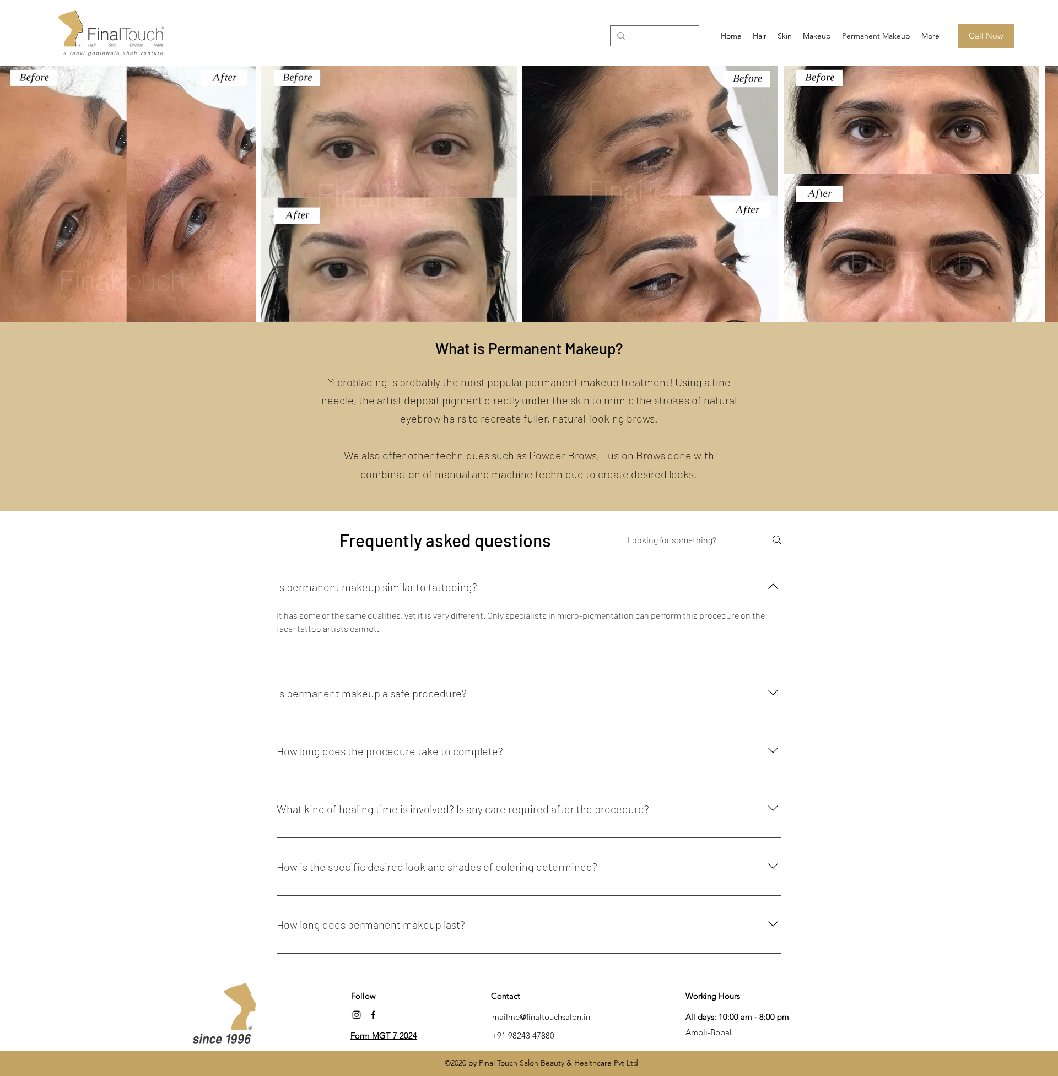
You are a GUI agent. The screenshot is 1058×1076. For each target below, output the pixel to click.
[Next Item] (1039, 194)
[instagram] (356, 1014)
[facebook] (373, 1014)
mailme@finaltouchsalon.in (541, 1017)
